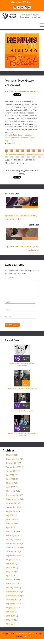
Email (7, 309)
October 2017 (12, 463)
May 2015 (10, 571)
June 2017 (10, 479)
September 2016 (13, 507)
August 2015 (11, 559)
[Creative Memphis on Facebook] (18, 7)
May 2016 (10, 523)
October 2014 (12, 599)
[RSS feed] (14, 7)
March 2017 (11, 491)
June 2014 (10, 615)
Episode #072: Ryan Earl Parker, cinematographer (21, 217)
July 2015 (10, 563)
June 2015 (10, 567)
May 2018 (10, 455)
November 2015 (13, 547)
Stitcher (15, 137)
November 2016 (13, 499)
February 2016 (12, 535)
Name (7, 302)
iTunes (15, 2)
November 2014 (13, 595)
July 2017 (10, 475)
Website (8, 317)
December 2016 (13, 495)
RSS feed (27, 2)
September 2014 (13, 603)
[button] (22, 25)
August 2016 (11, 511)
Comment (9, 277)
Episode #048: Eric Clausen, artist (22, 411)
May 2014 (10, 619)
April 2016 (10, 527)
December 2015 (13, 543)
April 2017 (10, 487)
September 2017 (13, 467)
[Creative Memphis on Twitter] (22, 7)
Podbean (24, 137)
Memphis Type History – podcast (18, 135)
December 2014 (13, 591)
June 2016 (10, 519)
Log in (26, 636)
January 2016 (12, 539)
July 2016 (10, 515)
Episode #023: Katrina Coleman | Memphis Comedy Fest (22, 434)
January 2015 (12, 587)
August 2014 (11, 607)
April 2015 (10, 575)
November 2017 (13, 459)
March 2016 (11, 531)
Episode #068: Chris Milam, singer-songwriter (22, 388)
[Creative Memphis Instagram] (25, 7)
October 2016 (12, 503)
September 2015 (13, 555)
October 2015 (12, 551)
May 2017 (10, 483)
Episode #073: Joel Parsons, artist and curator (22, 248)
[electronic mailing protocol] (29, 7)
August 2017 (11, 471)
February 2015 (12, 583)
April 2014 (10, 623)
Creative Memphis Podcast (22, 15)
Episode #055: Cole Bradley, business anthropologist (22, 364)
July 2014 (10, 611)
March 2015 (11, 579)
